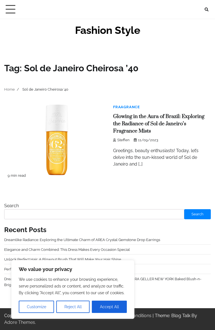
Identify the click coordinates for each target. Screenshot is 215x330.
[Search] (206, 9)
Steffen (123, 140)
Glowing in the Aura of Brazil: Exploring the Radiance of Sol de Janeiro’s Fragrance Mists (158, 123)
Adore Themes (19, 322)
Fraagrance (126, 107)
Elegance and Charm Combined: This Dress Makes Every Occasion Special (67, 249)
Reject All (73, 307)
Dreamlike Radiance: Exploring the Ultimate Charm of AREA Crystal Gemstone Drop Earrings (82, 239)
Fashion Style (107, 30)
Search (11, 205)
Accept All (109, 307)
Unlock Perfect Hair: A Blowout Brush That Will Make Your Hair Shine (62, 259)
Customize (36, 307)
